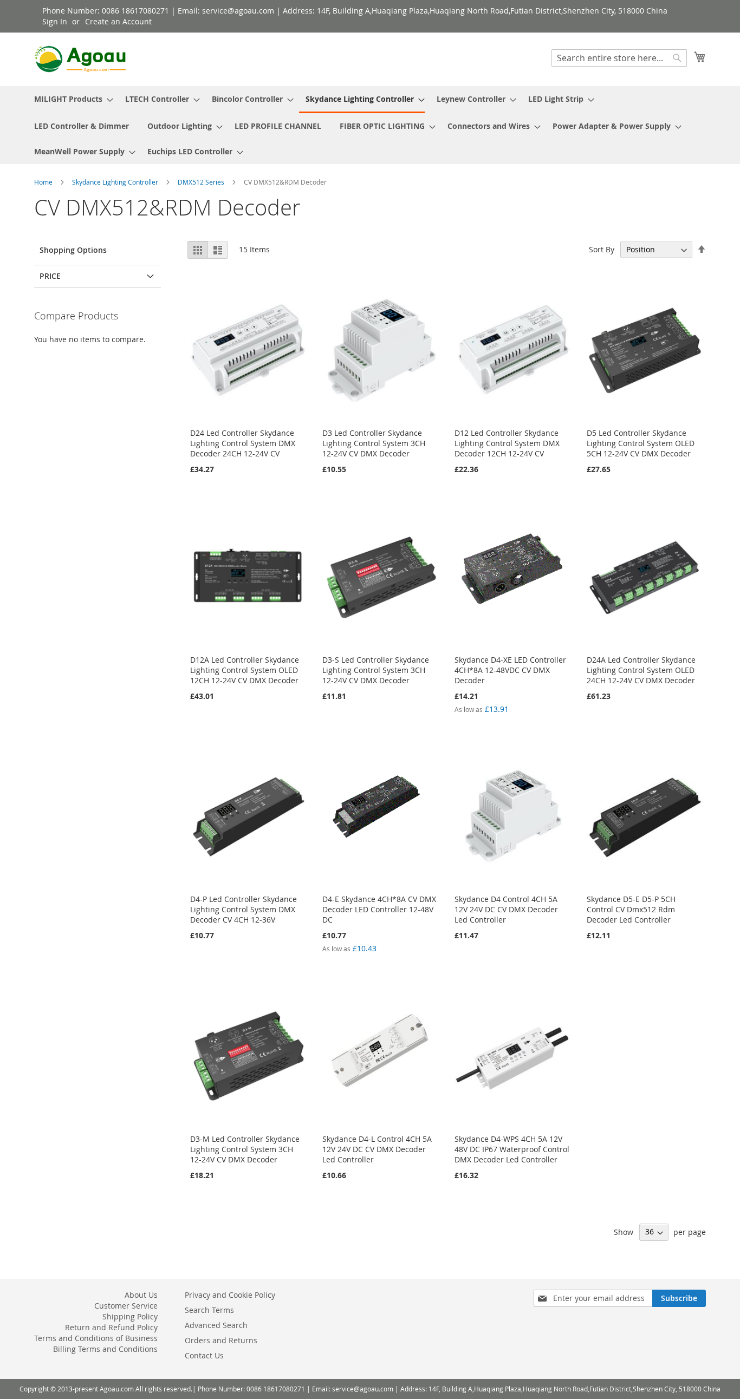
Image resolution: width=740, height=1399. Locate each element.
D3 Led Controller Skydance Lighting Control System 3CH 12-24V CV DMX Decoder (373, 443)
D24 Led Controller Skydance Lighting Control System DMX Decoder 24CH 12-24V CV (242, 443)
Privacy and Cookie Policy (230, 1295)
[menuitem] (70, 99)
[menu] (370, 125)
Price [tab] (50, 276)
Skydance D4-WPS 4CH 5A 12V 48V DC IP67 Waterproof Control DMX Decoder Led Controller (512, 1149)
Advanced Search (216, 1325)
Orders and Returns (221, 1340)
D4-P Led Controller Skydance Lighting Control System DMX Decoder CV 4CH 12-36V (243, 909)
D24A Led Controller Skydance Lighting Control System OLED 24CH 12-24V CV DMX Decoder (641, 670)
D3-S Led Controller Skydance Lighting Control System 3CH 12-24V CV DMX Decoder (375, 670)
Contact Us (204, 1355)
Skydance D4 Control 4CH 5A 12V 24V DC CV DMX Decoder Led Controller (506, 909)
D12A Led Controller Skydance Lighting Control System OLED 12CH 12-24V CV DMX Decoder (244, 670)
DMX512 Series (202, 182)
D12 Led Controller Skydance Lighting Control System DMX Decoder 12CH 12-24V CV (507, 443)
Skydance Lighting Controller (116, 182)
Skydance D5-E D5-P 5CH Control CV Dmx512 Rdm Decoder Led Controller (631, 909)
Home (44, 182)
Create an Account (118, 21)
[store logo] (80, 59)
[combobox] (619, 58)
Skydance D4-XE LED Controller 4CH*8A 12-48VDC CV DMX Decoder (510, 670)
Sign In (54, 21)
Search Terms (209, 1310)
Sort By (601, 249)
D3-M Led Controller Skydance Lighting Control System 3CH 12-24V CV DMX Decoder (245, 1149)
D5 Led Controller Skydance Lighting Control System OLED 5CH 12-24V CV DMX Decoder (640, 443)
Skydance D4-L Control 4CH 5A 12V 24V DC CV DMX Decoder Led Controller (377, 1149)
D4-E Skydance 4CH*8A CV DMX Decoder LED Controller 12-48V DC (379, 909)
